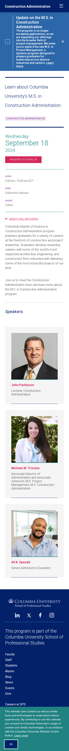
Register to (21, 159)
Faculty (10, 654)
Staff (8, 660)
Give (8, 693)
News (9, 682)
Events (9, 688)
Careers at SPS (15, 704)
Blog (8, 677)
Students (11, 665)
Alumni (9, 671)
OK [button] (11, 744)
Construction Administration (27, 6)
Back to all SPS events (23, 219)
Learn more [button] (21, 735)
